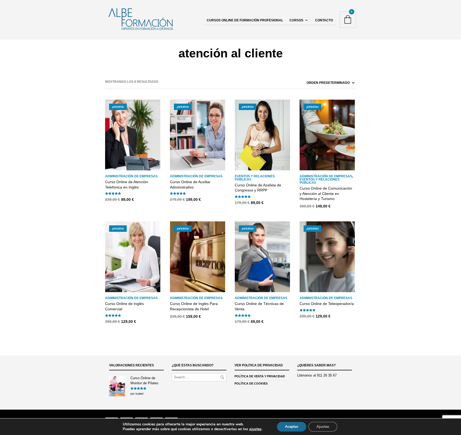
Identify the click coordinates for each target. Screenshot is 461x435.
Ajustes (322, 426)
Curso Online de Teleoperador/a (327, 303)
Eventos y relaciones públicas (255, 177)
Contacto (324, 20)
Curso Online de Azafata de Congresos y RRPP (258, 188)
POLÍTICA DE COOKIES (251, 383)
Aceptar (291, 426)
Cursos (296, 20)
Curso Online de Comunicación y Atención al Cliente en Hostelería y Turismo (326, 193)
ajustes (255, 429)
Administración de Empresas (131, 176)
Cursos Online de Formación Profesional (245, 20)
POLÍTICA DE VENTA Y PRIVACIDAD (260, 376)
